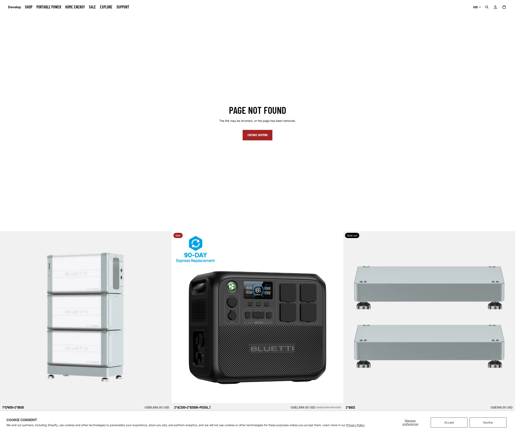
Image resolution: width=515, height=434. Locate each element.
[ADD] (165, 396)
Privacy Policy (355, 425)
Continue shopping (257, 135)
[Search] (486, 7)
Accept (449, 422)
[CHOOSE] (337, 396)
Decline (488, 422)
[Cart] (504, 7)
